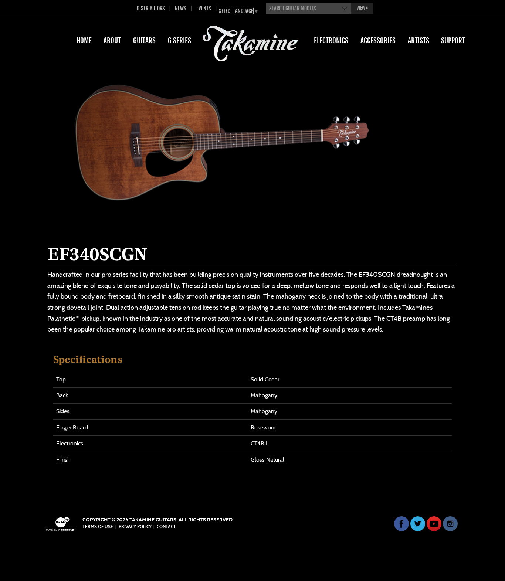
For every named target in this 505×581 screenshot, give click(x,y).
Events (203, 8)
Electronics (331, 40)
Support (453, 40)
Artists (418, 40)
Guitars (144, 40)
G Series (179, 40)
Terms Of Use (97, 526)
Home (84, 40)
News (180, 8)
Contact (166, 526)
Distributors (151, 8)
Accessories (378, 40)
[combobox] (308, 8)
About (112, 40)
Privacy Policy (135, 526)
